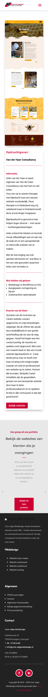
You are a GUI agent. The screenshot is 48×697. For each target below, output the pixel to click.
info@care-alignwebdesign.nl (20, 647)
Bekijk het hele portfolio (24, 504)
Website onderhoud (18, 566)
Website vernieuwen (18, 562)
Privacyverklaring (15, 610)
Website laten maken (18, 558)
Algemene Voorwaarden (18, 602)
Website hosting (16, 570)
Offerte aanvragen (15, 595)
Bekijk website (17, 405)
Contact (10, 599)
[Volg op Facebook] (19, 673)
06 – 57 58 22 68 (13, 643)
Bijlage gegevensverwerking (19, 606)
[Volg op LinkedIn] (29, 673)
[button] (2, 492)
